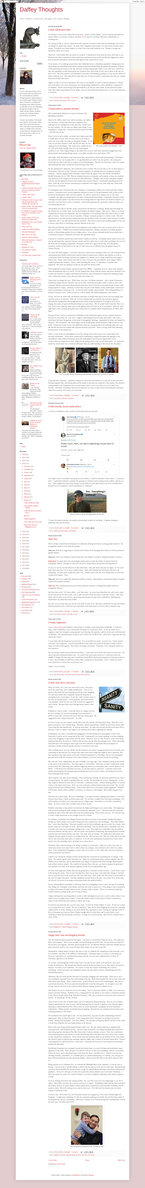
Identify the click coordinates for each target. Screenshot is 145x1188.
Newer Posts (53, 1160)
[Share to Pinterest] (93, 98)
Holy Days (62, 1155)
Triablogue (25, 252)
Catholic (24, 579)
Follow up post (71, 100)
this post (80, 34)
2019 (24, 540)
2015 (24, 553)
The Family (91, 1155)
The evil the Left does (60, 614)
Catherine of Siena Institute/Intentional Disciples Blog (31, 183)
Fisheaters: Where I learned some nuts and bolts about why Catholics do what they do (32, 201)
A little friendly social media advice (64, 406)
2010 (24, 568)
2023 (24, 463)
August (26, 478)
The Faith (84, 1155)
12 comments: (75, 395)
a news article (58, 627)
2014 (24, 556)
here (79, 641)
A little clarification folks (59, 30)
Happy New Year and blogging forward (66, 935)
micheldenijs (76, 1175)
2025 (24, 457)
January (26, 500)
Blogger (90, 1175)
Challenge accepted (36, 332)
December (27, 466)
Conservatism (57, 398)
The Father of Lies (72, 614)
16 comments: (75, 528)
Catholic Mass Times (28, 194)
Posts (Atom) (61, 1164)
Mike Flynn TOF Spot (29, 234)
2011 (24, 565)
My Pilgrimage (26, 605)
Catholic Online (27, 197)
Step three (52, 561)
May (25, 488)
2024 (24, 460)
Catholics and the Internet (61, 531)
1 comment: (74, 1152)
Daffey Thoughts (41, 9)
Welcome (25, 613)
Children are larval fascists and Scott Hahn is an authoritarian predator (35, 424)
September (27, 475)
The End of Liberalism (29, 589)
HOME (24, 56)
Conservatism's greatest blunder (63, 109)
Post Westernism (27, 592)
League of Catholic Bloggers (31, 229)
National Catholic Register (30, 237)
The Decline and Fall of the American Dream (77, 674)
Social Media (72, 531)
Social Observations (28, 599)
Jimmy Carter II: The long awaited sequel (35, 279)
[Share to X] (89, 98)
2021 (24, 534)
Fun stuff (24, 576)
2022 (24, 531)
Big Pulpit (25, 179)
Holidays (56, 1155)
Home (87, 1160)
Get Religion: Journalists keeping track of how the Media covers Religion (32, 213)
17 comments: (75, 671)
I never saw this (35, 297)
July (25, 482)
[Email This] (85, 98)
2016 (24, 550)
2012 (24, 562)
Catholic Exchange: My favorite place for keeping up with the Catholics (32, 190)
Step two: (52, 586)
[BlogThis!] (87, 98)
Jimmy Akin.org (27, 226)
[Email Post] (81, 97)
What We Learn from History (31, 595)
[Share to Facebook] (91, 98)
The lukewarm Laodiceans (30, 264)
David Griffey (26, 145)
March (26, 494)
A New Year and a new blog (61, 682)
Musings (75, 927)
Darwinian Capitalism (68, 398)
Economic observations (60, 100)
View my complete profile (28, 148)
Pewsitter (24, 244)
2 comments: (75, 611)
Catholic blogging (67, 927)
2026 (24, 454)
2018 (24, 544)
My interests (25, 610)
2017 (24, 547)
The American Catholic (29, 250)
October (26, 472)
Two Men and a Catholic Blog (31, 255)
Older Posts (121, 1160)
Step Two (52, 539)
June (25, 485)
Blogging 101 (57, 927)
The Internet (25, 607)
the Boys (78, 1155)
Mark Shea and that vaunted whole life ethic (36, 404)
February (27, 497)
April (26, 491)
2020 (24, 537)
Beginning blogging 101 (29, 602)
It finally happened (57, 622)
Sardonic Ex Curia (27, 247)
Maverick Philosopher (28, 232)
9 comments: (75, 97)
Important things (70, 1155)
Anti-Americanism (58, 674)
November (27, 469)
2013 (24, 559)
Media (24, 581)
